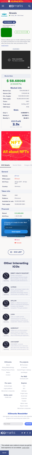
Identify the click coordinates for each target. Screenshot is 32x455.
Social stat (24, 396)
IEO (24, 388)
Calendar (24, 398)
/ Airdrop (28, 370)
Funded (24, 401)
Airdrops (24, 391)
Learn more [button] (25, 447)
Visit (17, 176)
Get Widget (24, 372)
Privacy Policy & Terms (8, 370)
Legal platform (8, 388)
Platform (16, 49)
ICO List (18, 252)
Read (18, 179)
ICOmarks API (24, 379)
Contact (8, 375)
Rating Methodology (8, 367)
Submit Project (21, 370)
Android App (8, 386)
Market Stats (9, 76)
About (8, 365)
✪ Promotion (24, 365)
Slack (18, 240)
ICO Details (5, 165)
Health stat (8, 397)
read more (4, 45)
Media (8, 372)
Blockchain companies (8, 391)
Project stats (24, 393)
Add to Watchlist (21, 32)
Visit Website (8, 22)
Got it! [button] (4, 452)
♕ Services (24, 367)
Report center (24, 406)
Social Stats (17, 165)
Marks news (24, 403)
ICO (24, 386)
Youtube (18, 243)
